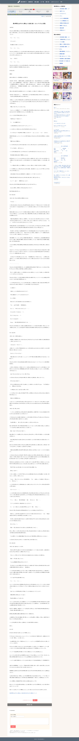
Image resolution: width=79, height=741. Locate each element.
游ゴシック (39, 11)
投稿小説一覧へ (30, 704)
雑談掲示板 (30, 1)
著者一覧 (47, 1)
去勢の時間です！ (24, 1)
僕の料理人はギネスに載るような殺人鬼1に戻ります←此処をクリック (23, 693)
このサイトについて (55, 1)
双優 (42, 16)
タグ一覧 (42, 1)
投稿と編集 (36, 1)
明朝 (29, 11)
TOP (61, 1)
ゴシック (20, 11)
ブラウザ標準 (11, 11)
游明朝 (47, 11)
